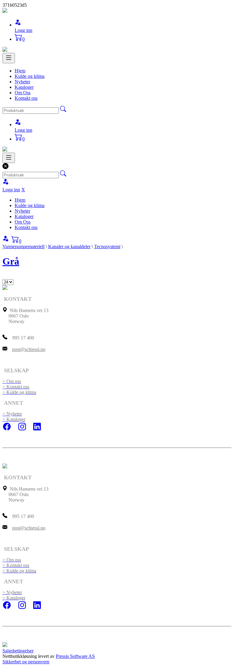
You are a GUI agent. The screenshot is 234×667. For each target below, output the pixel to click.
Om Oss (22, 92)
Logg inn (23, 30)
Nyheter (22, 81)
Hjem (20, 70)
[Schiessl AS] (4, 11)
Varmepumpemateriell (23, 246)
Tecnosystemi (107, 246)
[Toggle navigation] (8, 58)
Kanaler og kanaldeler (69, 246)
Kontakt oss (26, 98)
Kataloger (24, 87)
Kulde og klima (29, 76)
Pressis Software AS (75, 656)
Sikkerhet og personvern (25, 661)
